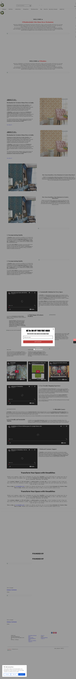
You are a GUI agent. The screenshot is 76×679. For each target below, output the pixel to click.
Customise (7, 674)
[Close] (53, 329)
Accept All (21, 674)
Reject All (14, 674)
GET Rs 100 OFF (38, 341)
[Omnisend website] (38, 348)
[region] (14, 671)
